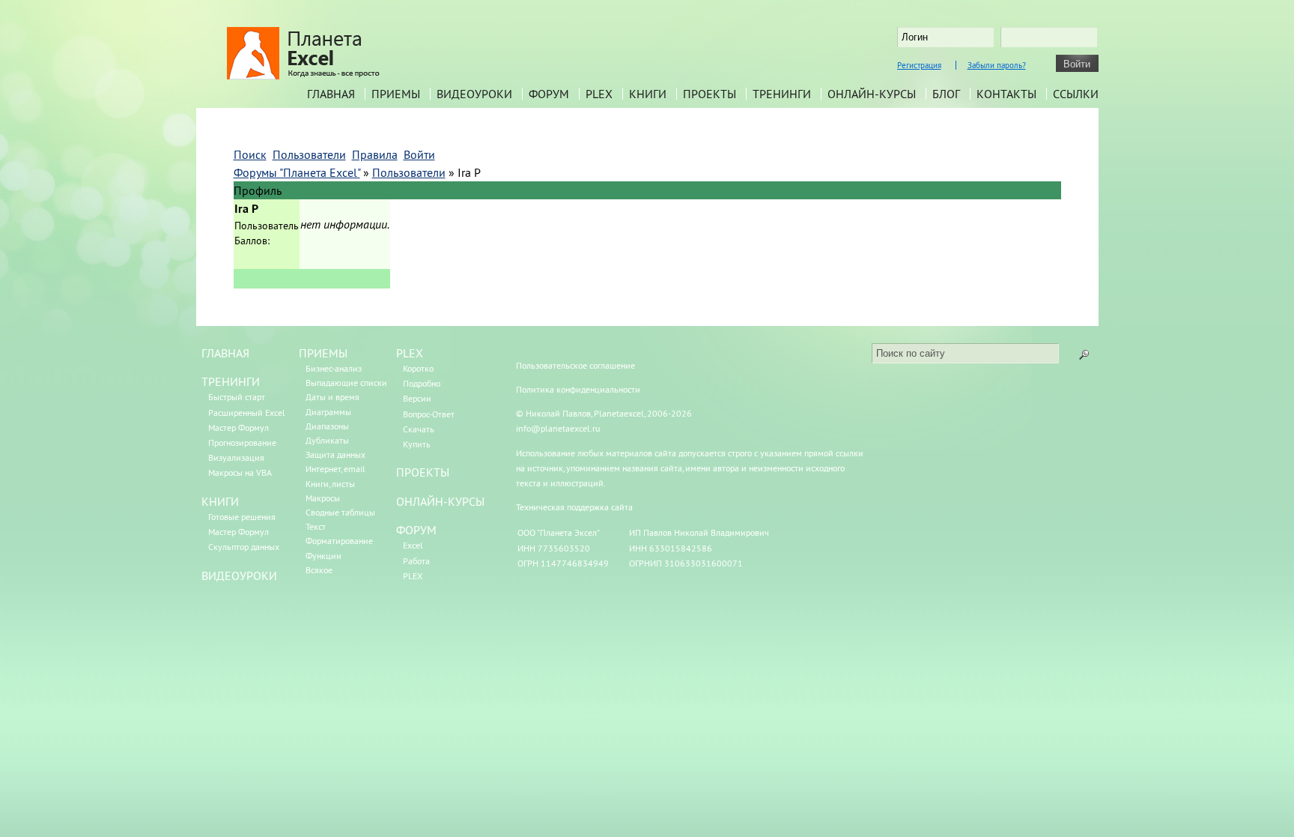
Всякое (319, 569)
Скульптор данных (243, 546)
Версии (417, 398)
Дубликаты (327, 440)
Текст (316, 526)
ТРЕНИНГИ (230, 381)
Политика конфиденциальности (578, 389)
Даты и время (332, 396)
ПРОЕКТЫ (422, 472)
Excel (413, 545)
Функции (323, 555)
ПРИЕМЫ (323, 352)
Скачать (418, 429)
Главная (331, 93)
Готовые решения (242, 516)
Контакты (1006, 93)
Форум (549, 93)
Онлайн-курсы (871, 93)
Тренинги (782, 93)
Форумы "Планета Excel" (297, 172)
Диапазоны (327, 426)
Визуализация (236, 457)
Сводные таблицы (340, 512)
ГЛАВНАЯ (225, 352)
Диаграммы (328, 411)
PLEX (599, 93)
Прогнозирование (242, 442)
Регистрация (919, 65)
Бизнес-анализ (334, 368)
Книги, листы (330, 483)
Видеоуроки (474, 93)
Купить (417, 444)
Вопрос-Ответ (429, 414)
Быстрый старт (236, 396)
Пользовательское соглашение (575, 365)
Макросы (323, 498)
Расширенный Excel (246, 412)
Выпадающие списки (346, 382)
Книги (647, 93)
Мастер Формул (238, 427)
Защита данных (335, 454)
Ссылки (1076, 93)
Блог (946, 93)
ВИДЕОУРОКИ (239, 575)
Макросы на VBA (240, 472)
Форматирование (339, 540)
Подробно (421, 383)
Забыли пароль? (997, 65)
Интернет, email (335, 468)
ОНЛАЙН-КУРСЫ (440, 501)
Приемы (395, 93)
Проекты (709, 93)
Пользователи (409, 172)
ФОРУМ (416, 529)
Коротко (418, 368)
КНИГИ (220, 501)
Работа (416, 560)
